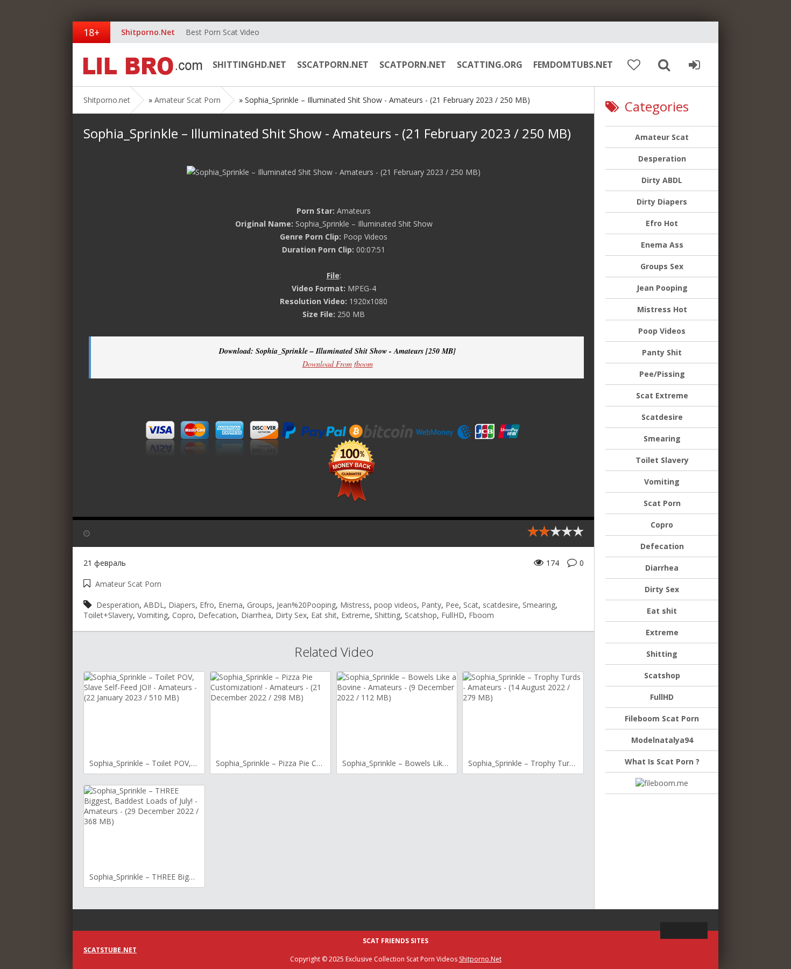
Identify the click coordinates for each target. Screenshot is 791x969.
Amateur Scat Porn (187, 100)
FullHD (452, 615)
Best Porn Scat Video (222, 32)
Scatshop (421, 615)
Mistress (355, 605)
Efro (207, 605)
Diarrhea (256, 615)
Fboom (481, 615)
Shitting (387, 615)
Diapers (181, 605)
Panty (431, 605)
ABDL (154, 605)
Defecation (217, 615)
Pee (452, 605)
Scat (470, 605)
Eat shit (324, 615)
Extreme (355, 615)
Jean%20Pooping (306, 605)
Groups (259, 605)
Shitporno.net (140, 64)
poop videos (395, 605)
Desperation (117, 605)
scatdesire (500, 605)
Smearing (538, 605)
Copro (183, 615)
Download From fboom (337, 364)
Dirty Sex (291, 615)
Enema (230, 605)
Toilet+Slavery (108, 615)
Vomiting (152, 615)
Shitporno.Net (480, 959)
